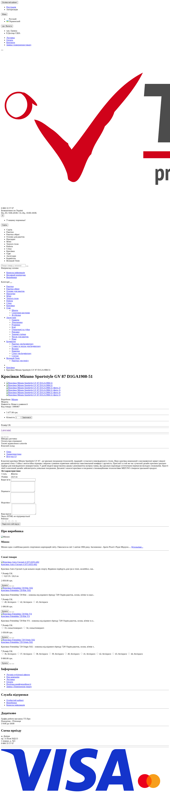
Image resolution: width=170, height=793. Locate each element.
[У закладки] (10, 637)
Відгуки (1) (11, 456)
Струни (15, 356)
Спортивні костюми (21, 313)
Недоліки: (5, 502)
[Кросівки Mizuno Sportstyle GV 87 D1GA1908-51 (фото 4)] (33, 392)
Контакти (10, 42)
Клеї (14, 327)
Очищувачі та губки (21, 329)
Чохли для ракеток (20, 337)
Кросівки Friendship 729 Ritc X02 (16, 590)
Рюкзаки (16, 332)
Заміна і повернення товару (18, 45)
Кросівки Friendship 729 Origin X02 (17, 642)
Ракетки (10, 286)
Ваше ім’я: (5, 480)
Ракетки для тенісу (20, 360)
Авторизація (12, 9)
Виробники (11, 277)
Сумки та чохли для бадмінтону (26, 346)
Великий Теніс (13, 358)
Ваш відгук (6, 514)
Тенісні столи (12, 298)
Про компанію (12, 677)
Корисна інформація (15, 272)
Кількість (10, 417)
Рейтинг (5, 519)
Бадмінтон (11, 341)
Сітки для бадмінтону (21, 353)
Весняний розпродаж (16, 275)
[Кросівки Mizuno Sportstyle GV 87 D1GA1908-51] (29, 383)
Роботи (9, 301)
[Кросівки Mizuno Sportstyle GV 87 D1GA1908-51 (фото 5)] (33, 395)
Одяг (8, 308)
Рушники (16, 325)
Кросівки (10, 305)
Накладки (10, 293)
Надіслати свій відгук (10, 524)
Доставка (10, 38)
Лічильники (17, 322)
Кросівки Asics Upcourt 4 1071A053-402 (19, 564)
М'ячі (8, 296)
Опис (8, 452)
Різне (14, 339)
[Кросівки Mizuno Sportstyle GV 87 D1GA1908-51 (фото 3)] (33, 390)
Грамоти (15, 320)
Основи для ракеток (15, 291)
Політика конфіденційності (18, 684)
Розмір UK (6, 425)
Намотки (16, 351)
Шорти (15, 310)
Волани (15, 349)
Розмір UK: (8, 573)
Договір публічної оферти (18, 674)
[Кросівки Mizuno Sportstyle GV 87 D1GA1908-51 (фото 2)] (33, 388)
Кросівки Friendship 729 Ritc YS (15, 616)
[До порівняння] (13, 637)
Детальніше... (137, 547)
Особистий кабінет (15, 700)
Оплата (9, 40)
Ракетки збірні (12, 289)
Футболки (16, 315)
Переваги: (5, 491)
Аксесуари (11, 317)
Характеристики (13, 454)
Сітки (9, 303)
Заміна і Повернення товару (19, 686)
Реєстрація (11, 7)
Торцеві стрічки (19, 334)
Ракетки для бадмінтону (22, 344)
